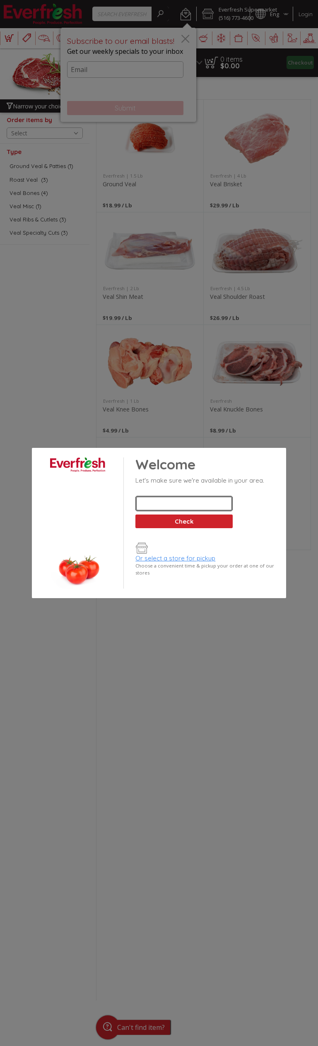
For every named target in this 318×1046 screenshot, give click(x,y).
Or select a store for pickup (175, 558)
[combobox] (183, 503)
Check (184, 521)
